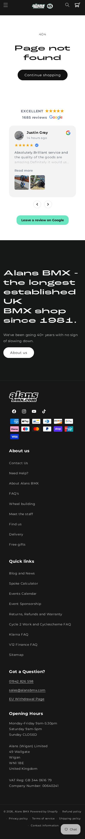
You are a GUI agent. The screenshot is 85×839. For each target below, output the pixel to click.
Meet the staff (21, 514)
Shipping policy (70, 818)
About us (18, 352)
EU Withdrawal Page (26, 699)
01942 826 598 (21, 681)
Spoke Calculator (23, 583)
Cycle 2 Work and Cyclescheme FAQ (40, 624)
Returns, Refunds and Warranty (35, 614)
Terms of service (43, 818)
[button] (6, 5)
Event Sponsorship (25, 604)
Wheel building (22, 504)
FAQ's (14, 493)
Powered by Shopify (44, 811)
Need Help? (19, 473)
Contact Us (18, 463)
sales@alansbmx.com (27, 690)
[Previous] (37, 204)
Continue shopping (42, 75)
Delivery (16, 534)
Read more (24, 170)
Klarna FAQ (19, 634)
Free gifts (17, 544)
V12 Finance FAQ (23, 645)
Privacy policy (18, 818)
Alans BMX (22, 811)
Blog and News (22, 573)
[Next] (48, 204)
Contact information (44, 825)
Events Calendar (23, 594)
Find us (15, 524)
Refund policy (71, 811)
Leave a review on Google (42, 220)
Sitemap (16, 655)
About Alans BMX (24, 483)
